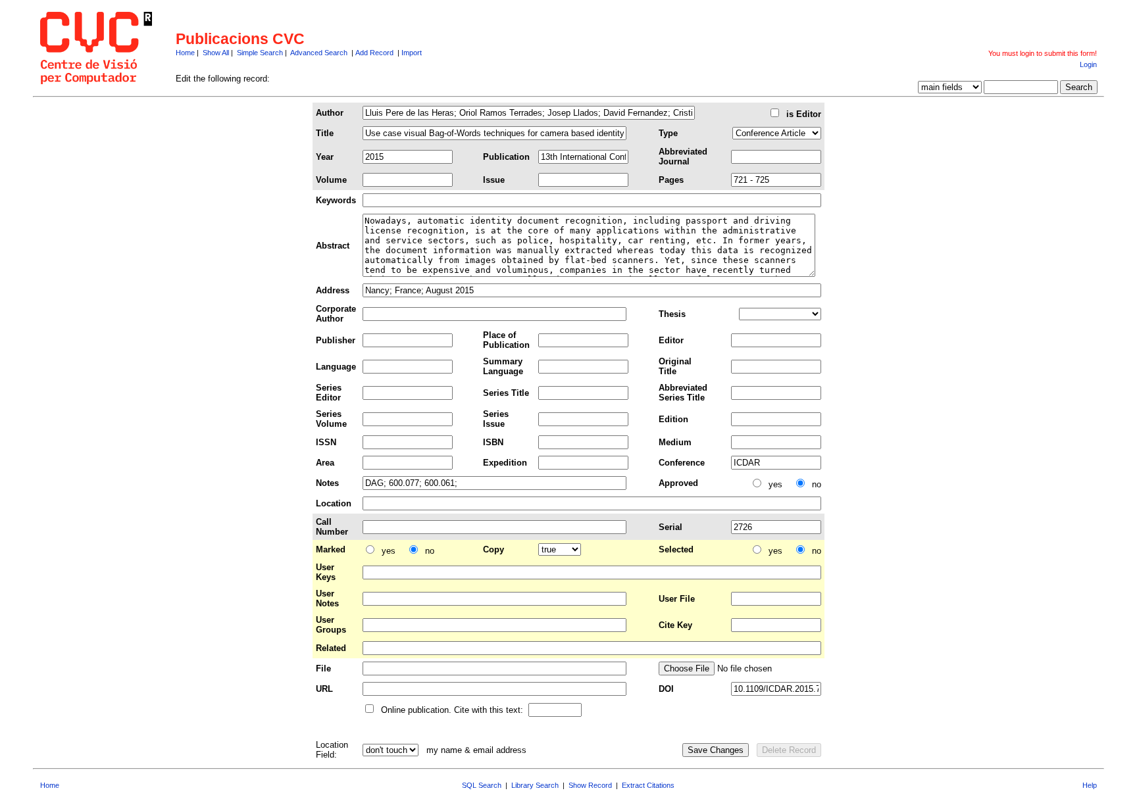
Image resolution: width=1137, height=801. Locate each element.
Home (185, 53)
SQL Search (481, 785)
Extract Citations (648, 785)
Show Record (590, 785)
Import (411, 53)
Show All (216, 53)
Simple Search (260, 53)
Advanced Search (318, 53)
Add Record (374, 53)
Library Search (535, 785)
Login (1088, 64)
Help (1089, 785)
